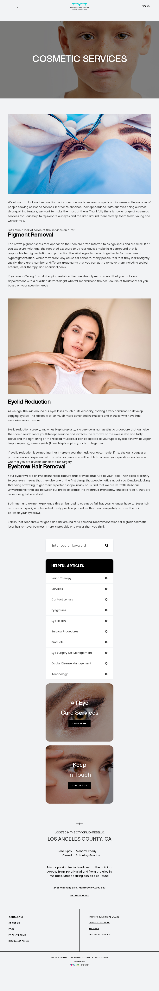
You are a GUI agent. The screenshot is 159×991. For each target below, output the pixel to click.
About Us (14, 923)
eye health (59, 621)
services (57, 589)
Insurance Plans (19, 941)
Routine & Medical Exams (104, 916)
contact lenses (62, 599)
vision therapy (61, 578)
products (58, 642)
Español (146, 6)
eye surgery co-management (72, 653)
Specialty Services (100, 934)
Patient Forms (17, 935)
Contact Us (79, 785)
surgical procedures (65, 631)
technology (60, 674)
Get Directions (79, 895)
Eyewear (94, 928)
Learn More (79, 723)
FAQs (12, 929)
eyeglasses (59, 610)
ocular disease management (71, 663)
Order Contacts (99, 922)
